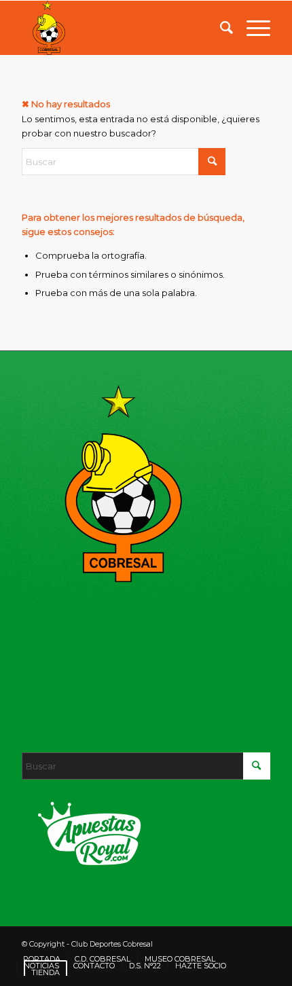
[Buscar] (219, 28)
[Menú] (251, 28)
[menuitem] (219, 28)
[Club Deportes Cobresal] (121, 28)
